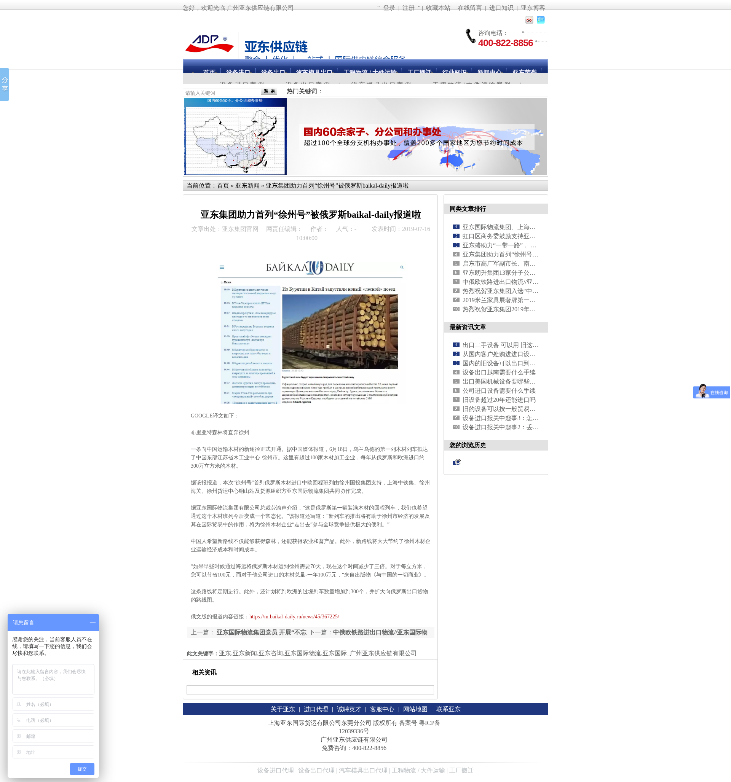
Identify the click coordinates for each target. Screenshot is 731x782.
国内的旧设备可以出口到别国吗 (505, 363)
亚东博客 (533, 8)
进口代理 (316, 709)
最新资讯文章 (468, 327)
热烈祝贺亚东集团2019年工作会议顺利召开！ (523, 309)
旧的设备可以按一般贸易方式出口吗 (511, 409)
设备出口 (273, 72)
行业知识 (454, 72)
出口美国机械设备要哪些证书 (502, 381)
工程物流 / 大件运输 (370, 72)
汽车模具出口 (314, 72)
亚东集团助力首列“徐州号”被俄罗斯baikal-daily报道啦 (337, 185)
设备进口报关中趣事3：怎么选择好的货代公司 (525, 418)
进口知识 (501, 8)
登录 (389, 8)
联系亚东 (448, 709)
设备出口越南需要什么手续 (499, 372)
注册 (408, 8)
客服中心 (382, 709)
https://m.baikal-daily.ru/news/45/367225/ (294, 617)
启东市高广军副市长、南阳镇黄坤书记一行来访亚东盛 (536, 263)
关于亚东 (283, 709)
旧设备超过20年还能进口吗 (499, 400)
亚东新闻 (247, 185)
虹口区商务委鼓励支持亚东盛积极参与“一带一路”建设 (535, 236)
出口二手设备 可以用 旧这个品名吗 (510, 345)
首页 (209, 72)
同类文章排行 (468, 208)
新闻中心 (489, 72)
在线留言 (470, 8)
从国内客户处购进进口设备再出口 (508, 354)
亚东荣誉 (524, 72)
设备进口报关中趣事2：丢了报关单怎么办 (519, 427)
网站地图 (415, 709)
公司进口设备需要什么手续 (499, 390)
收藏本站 (438, 8)
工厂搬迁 (419, 72)
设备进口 (238, 72)
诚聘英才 (349, 709)
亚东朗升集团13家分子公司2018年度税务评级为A (529, 272)
